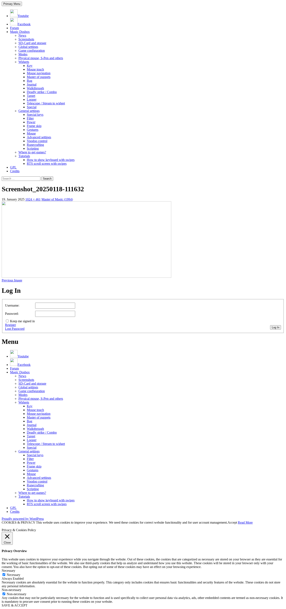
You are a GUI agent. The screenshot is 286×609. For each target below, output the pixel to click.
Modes (22, 54)
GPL (13, 167)
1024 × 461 (33, 199)
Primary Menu (11, 3)
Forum (14, 28)
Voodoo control (37, 141)
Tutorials (24, 156)
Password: (12, 313)
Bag (29, 80)
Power (31, 122)
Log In (275, 327)
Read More (245, 522)
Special (31, 107)
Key (29, 65)
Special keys (35, 114)
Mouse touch (35, 69)
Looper (31, 99)
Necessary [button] (8, 570)
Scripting (33, 148)
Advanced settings (39, 137)
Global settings (28, 47)
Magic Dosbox (20, 31)
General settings (29, 111)
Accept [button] (232, 522)
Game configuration (31, 50)
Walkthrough (35, 88)
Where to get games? (32, 152)
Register (10, 325)
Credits (14, 171)
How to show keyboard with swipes (51, 160)
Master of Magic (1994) (57, 199)
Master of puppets (38, 77)
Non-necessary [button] (11, 590)
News (22, 35)
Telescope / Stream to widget (46, 103)
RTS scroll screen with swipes (47, 163)
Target (31, 96)
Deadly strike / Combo (42, 92)
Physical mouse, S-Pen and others (40, 58)
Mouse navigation (38, 73)
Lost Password (14, 328)
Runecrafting (35, 144)
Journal (31, 84)
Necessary (13, 575)
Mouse (31, 133)
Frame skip (34, 126)
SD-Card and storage (32, 43)
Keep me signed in (22, 321)
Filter (30, 118)
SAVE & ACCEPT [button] (14, 605)
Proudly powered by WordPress (23, 518)
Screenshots (26, 39)
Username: (12, 305)
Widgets (23, 62)
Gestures (32, 129)
